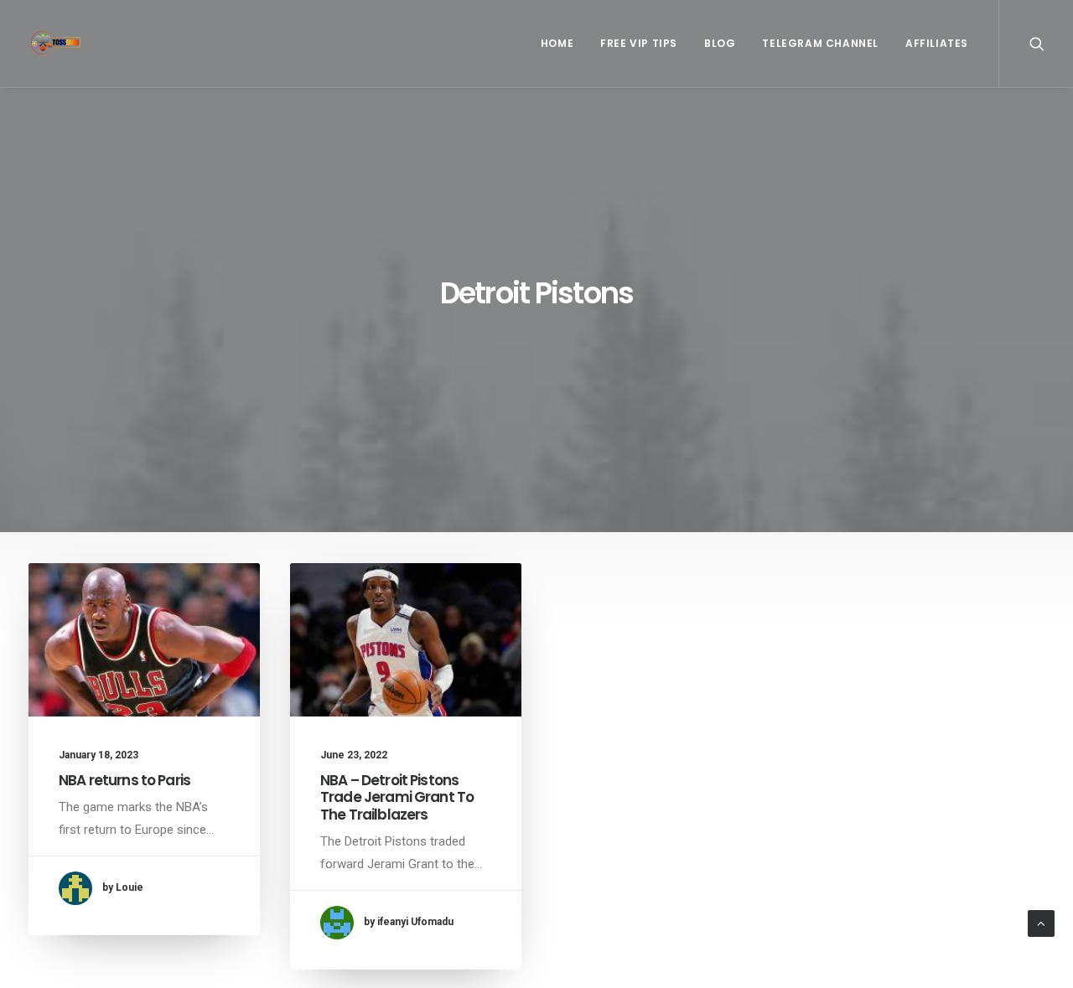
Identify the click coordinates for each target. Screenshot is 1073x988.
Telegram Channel (820, 43)
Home (557, 43)
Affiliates (936, 43)
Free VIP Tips (638, 43)
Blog (719, 43)
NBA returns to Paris (124, 780)
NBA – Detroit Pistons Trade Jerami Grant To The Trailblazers (397, 797)
